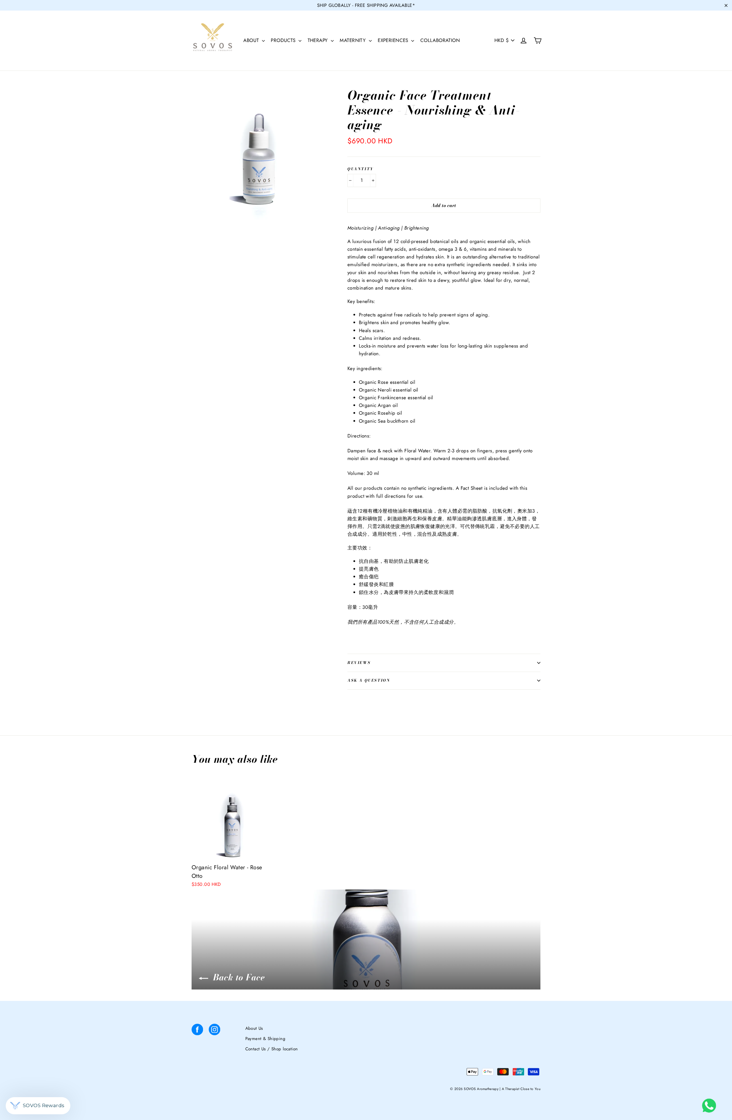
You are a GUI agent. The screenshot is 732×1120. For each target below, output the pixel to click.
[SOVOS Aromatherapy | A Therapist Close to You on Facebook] (197, 1030)
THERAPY (318, 40)
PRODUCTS (284, 40)
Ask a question (368, 680)
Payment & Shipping (265, 1038)
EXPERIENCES (394, 40)
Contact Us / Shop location (271, 1049)
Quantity (360, 169)
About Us (254, 1028)
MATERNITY (353, 40)
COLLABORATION (440, 40)
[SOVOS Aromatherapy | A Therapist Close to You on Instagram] (214, 1030)
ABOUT (251, 40)
